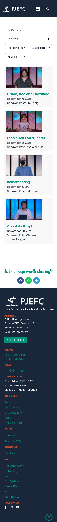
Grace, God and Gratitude (28, 94)
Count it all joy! (19, 226)
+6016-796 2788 (14, 359)
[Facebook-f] (5, 507)
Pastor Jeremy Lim (31, 191)
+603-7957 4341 (14, 354)
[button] (38, 9)
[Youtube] (17, 507)
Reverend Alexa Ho (31, 147)
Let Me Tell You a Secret (26, 138)
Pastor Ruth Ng (28, 103)
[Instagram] (11, 507)
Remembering (18, 182)
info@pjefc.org (13, 370)
